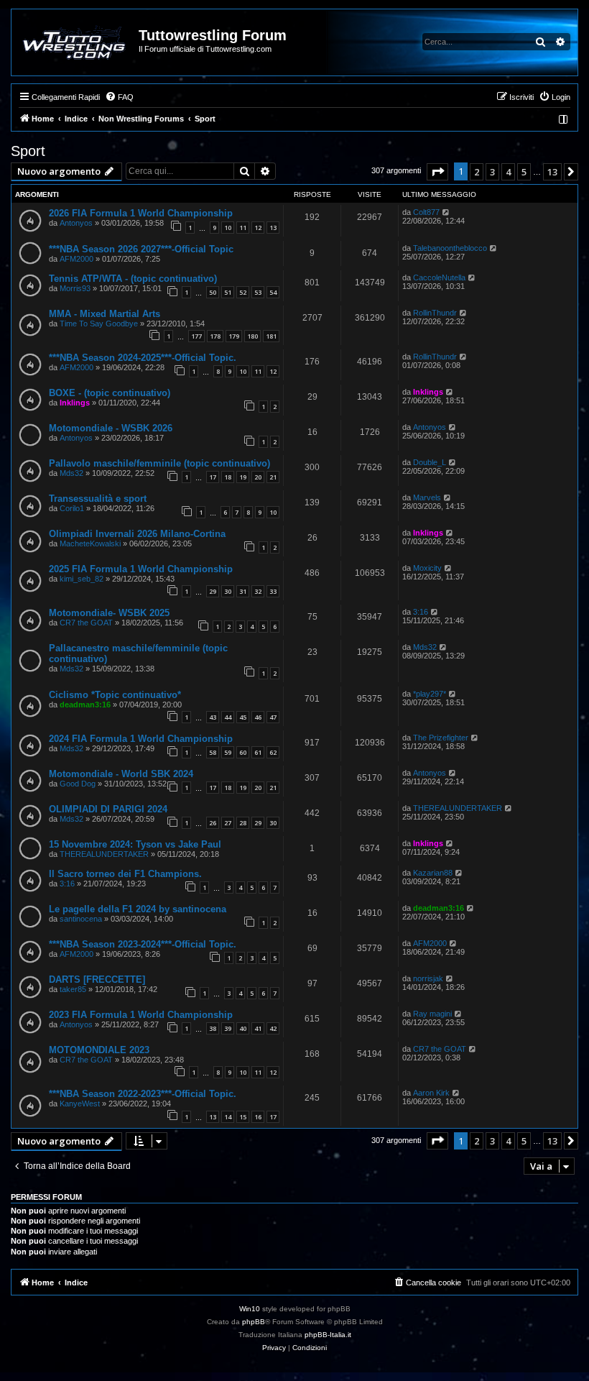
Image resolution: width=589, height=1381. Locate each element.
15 (242, 1116)
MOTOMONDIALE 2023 (99, 1050)
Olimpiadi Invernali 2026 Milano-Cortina (137, 533)
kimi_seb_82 (81, 578)
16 (257, 1116)
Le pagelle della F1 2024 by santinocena (137, 909)
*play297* (429, 693)
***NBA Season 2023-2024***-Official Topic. (142, 944)
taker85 (73, 989)
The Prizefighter (440, 737)
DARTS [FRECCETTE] (97, 979)
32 (257, 591)
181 (271, 336)
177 (196, 336)
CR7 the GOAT (86, 622)
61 (257, 752)
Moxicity (427, 568)
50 (212, 292)
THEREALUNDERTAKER (457, 808)
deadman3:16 (85, 704)
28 (242, 822)
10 (227, 227)
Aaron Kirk (431, 1092)
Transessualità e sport (98, 498)
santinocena (81, 918)
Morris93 (75, 288)
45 (242, 717)
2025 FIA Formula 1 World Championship (141, 569)
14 (227, 1116)
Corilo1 (72, 508)
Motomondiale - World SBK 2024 (121, 774)
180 (252, 336)
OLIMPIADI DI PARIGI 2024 (108, 809)
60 (242, 752)
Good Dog (78, 783)
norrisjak (428, 978)
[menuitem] (119, 97)
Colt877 (426, 212)
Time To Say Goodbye (99, 323)
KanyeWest (80, 1103)
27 (227, 822)
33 (273, 591)
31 (242, 591)
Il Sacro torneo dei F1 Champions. (125, 873)
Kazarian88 (433, 872)
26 (212, 822)
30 (227, 591)
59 (227, 752)
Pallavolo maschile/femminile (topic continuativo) (159, 463)
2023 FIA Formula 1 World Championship (141, 1014)
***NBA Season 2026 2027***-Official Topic (141, 249)
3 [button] (492, 171)
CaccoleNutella (439, 277)
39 (227, 1028)
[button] (437, 171)
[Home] (75, 42)
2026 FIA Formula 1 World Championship (141, 213)
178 (215, 336)
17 (212, 477)
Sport (28, 151)
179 (233, 336)
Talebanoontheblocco (450, 248)
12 (257, 227)
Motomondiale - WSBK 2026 (110, 428)
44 (227, 717)
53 (257, 292)
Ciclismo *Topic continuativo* (115, 694)
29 (212, 591)
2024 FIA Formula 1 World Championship (141, 738)
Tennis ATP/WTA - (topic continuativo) (133, 278)
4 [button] (508, 171)
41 (257, 1028)
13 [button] (552, 171)
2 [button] (476, 171)
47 (273, 717)
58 (212, 752)
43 (212, 717)
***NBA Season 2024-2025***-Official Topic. (142, 357)
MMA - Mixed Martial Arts (104, 313)
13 (273, 227)
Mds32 (71, 473)
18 (227, 477)
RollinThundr (435, 312)
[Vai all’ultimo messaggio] (446, 212)
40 (242, 1028)
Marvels (427, 497)
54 (273, 292)
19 (242, 477)
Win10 (249, 1309)
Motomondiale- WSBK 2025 (109, 612)
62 (273, 752)
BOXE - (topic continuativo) (109, 392)
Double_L (429, 462)
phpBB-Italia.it (328, 1335)
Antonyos (76, 223)
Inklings (75, 402)
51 (227, 292)
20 (257, 477)
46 (257, 717)
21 (273, 477)
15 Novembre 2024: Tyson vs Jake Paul (135, 844)
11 (242, 227)
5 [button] (524, 171)
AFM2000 (76, 258)
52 (242, 292)
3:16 (420, 611)
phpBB (253, 1322)
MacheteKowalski (90, 543)
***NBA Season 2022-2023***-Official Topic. (142, 1093)
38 (212, 1028)
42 (273, 1028)
